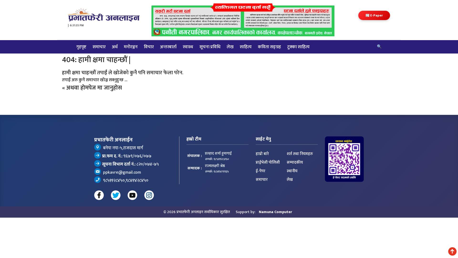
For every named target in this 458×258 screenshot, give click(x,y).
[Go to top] (452, 251)
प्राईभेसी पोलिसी (268, 162)
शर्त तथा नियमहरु (300, 153)
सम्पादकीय (295, 162)
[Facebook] (99, 195)
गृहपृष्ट (81, 47)
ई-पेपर (260, 171)
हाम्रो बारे (262, 153)
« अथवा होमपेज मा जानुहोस (92, 88)
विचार (149, 47)
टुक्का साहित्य (298, 47)
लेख (230, 47)
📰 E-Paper (374, 15)
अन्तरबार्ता (168, 47)
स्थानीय (292, 171)
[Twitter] (115, 195)
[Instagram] (149, 195)
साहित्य (246, 47)
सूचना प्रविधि (209, 47)
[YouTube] (132, 195)
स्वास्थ (188, 47)
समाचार (99, 47)
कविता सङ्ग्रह (269, 47)
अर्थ (115, 47)
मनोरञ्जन (131, 47)
